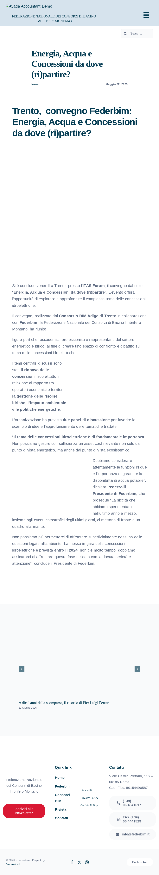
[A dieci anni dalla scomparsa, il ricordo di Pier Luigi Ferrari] (79, 660)
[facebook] (72, 862)
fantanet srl (13, 864)
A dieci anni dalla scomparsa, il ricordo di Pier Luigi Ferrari (64, 702)
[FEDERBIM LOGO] (29, 6)
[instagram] (87, 862)
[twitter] (79, 862)
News (35, 84)
